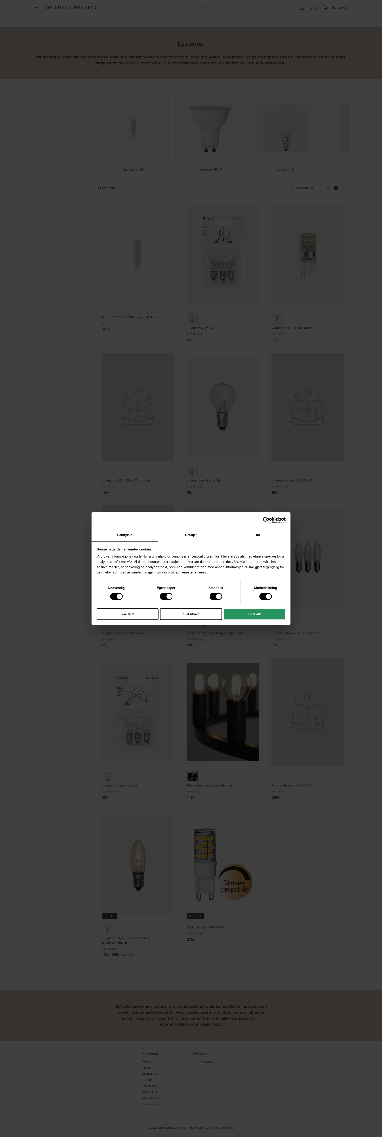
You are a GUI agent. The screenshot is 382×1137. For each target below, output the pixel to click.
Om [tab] (257, 535)
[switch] (166, 596)
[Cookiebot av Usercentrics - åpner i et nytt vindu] (266, 520)
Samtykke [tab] (124, 535)
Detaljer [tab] (191, 535)
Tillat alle (255, 614)
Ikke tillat (127, 614)
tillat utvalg (191, 614)
